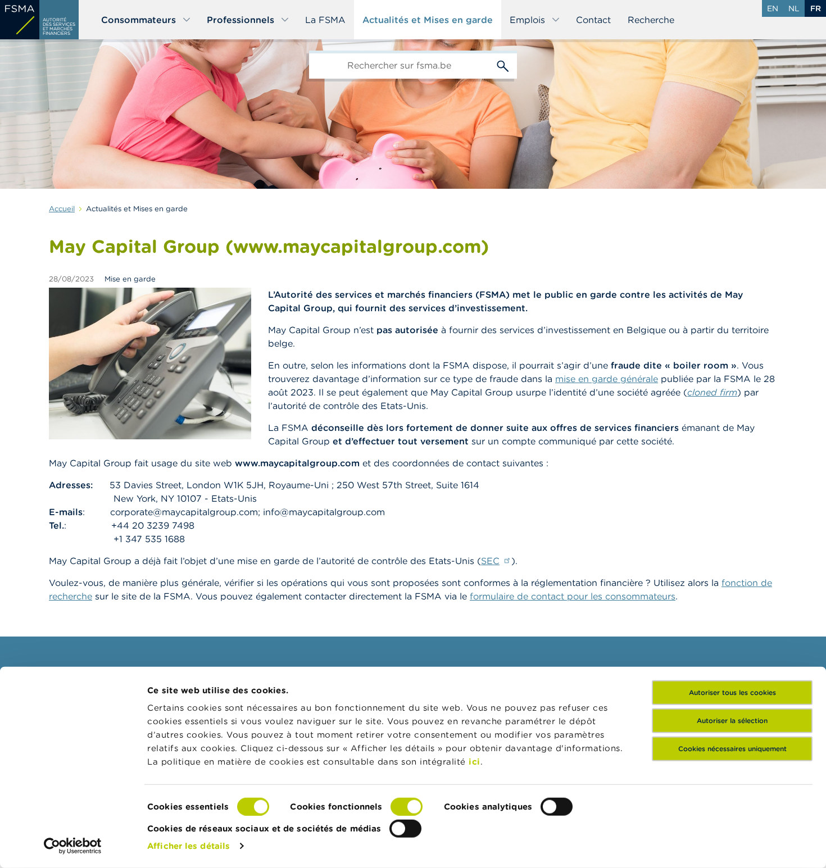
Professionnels (240, 19)
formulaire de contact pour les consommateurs (572, 596)
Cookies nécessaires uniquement (732, 748)
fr (815, 8)
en (772, 8)
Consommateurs (138, 19)
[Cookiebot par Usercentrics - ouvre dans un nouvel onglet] (73, 846)
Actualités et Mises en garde (427, 19)
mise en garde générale (606, 378)
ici (474, 761)
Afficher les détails (188, 845)
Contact (593, 19)
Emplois (527, 19)
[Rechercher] (503, 65)
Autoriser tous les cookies (732, 692)
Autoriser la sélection (732, 720)
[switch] (407, 807)
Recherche (651, 19)
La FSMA (325, 19)
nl (794, 8)
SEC (490, 560)
